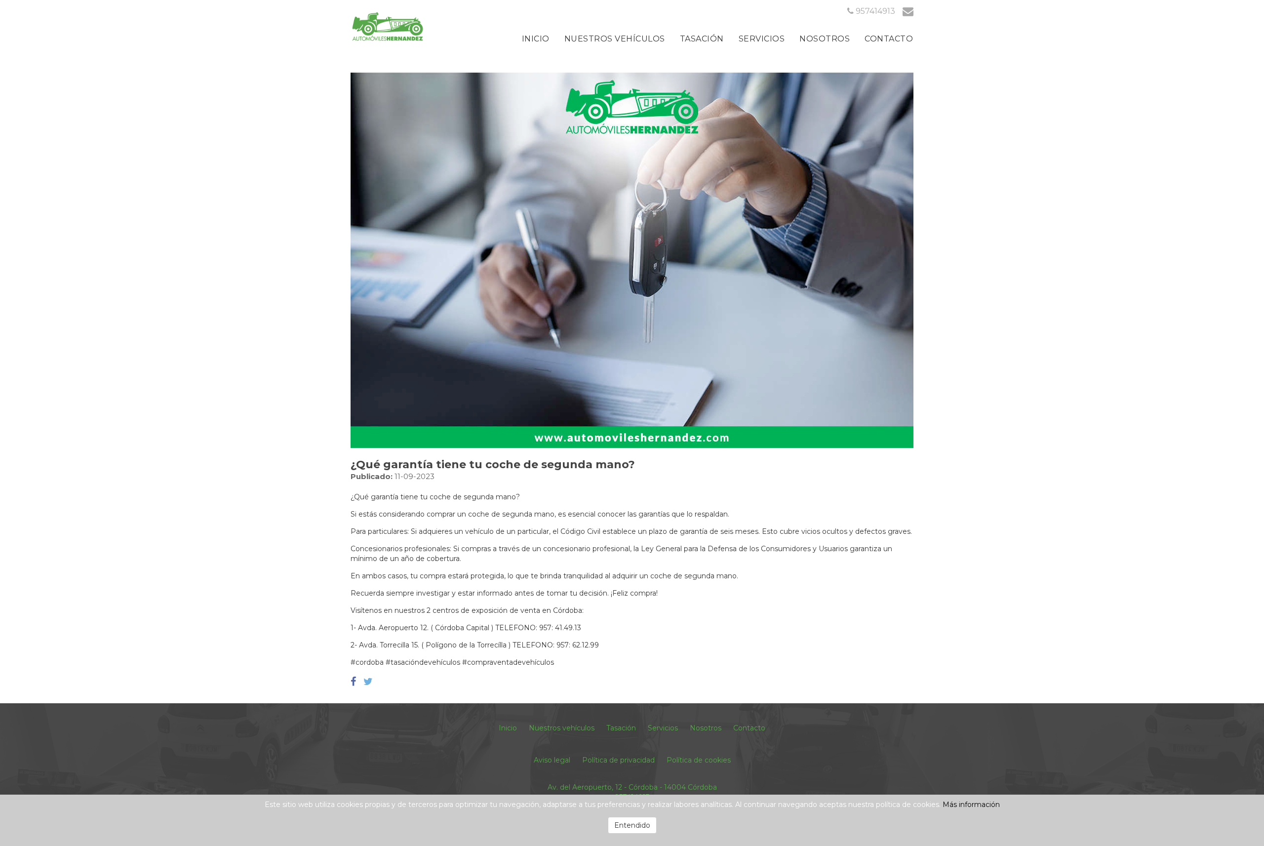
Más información (971, 804)
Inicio (536, 38)
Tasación (702, 38)
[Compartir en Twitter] (368, 681)
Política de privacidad (618, 760)
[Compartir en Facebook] (354, 681)
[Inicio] (388, 26)
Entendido (632, 825)
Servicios (762, 38)
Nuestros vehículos (614, 38)
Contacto (889, 38)
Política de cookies (699, 760)
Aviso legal (552, 760)
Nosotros (824, 38)
